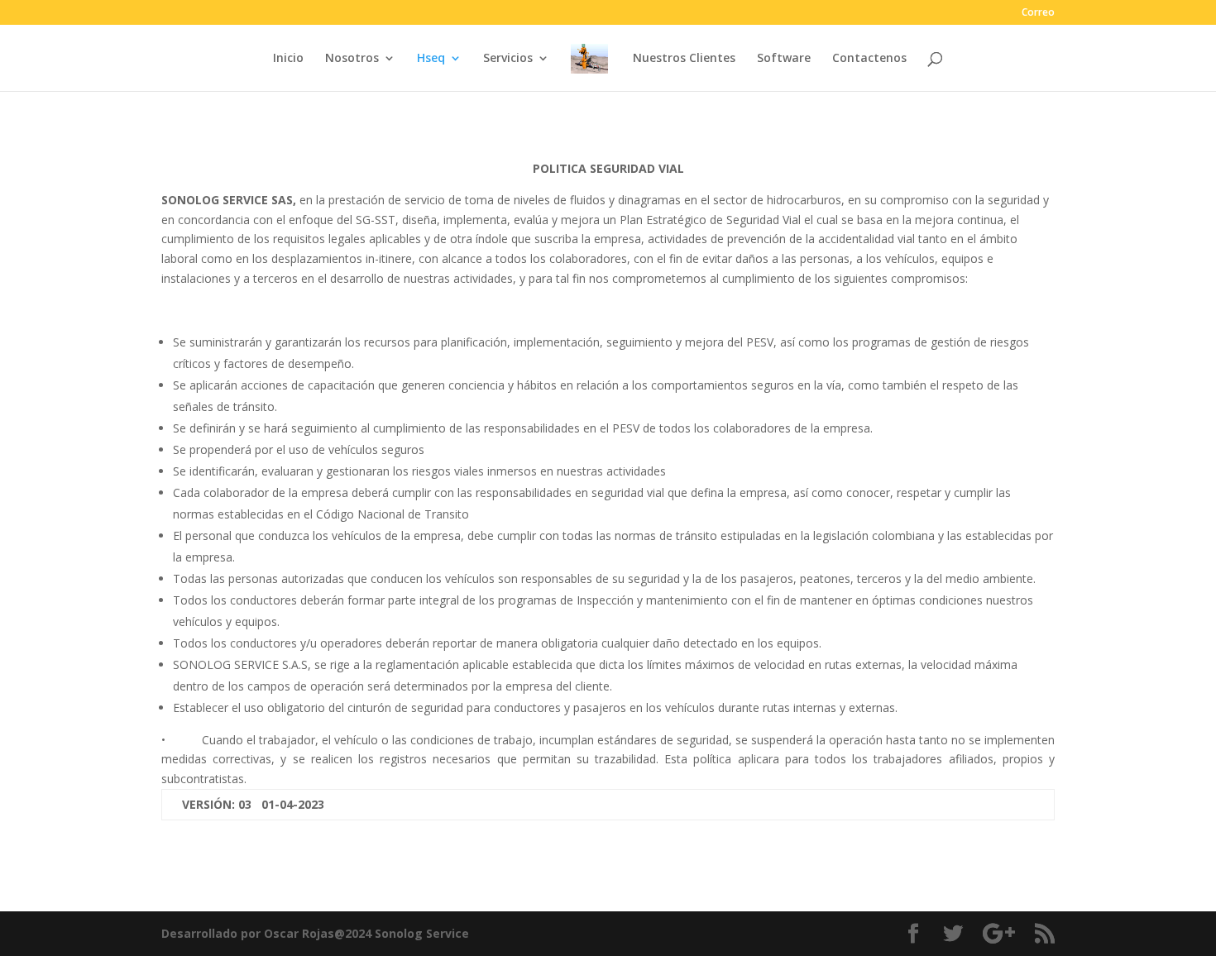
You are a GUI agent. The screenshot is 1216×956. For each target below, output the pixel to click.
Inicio (288, 58)
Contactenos (869, 58)
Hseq (431, 58)
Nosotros (352, 58)
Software (784, 58)
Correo (1038, 13)
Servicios (508, 58)
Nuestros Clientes (684, 58)
